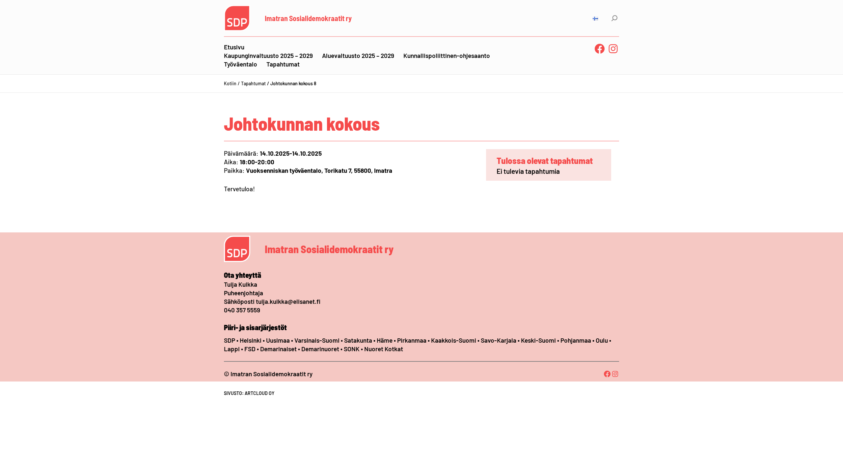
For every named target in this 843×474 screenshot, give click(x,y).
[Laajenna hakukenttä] (614, 18)
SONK (352, 349)
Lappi (232, 349)
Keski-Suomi (538, 340)
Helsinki (251, 340)
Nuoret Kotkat (383, 349)
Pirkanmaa (411, 340)
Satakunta (358, 340)
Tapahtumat (253, 83)
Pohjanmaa (576, 340)
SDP (229, 340)
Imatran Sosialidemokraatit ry (308, 18)
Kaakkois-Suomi (453, 340)
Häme (385, 340)
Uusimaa (278, 340)
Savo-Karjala (498, 340)
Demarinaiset (278, 349)
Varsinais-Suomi (317, 340)
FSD (250, 349)
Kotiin (230, 83)
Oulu (602, 340)
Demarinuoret (320, 349)
